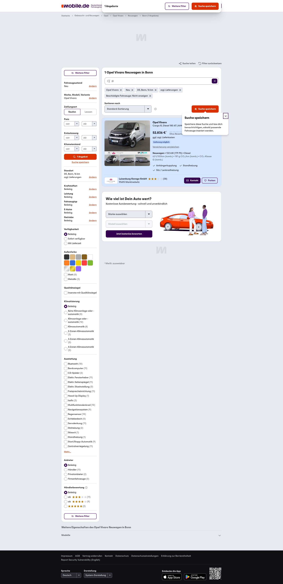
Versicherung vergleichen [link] (166, 147)
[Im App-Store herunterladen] (172, 577)
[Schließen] (225, 116)
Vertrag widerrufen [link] (92, 556)
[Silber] (67, 269)
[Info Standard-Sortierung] (155, 109)
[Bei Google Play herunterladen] (195, 577)
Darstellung (90, 570)
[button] (80, 85)
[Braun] (84, 257)
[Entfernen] (121, 90)
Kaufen (72, 111)
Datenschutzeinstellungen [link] (145, 556)
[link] (187, 63)
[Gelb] (78, 263)
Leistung (68, 193)
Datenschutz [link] (122, 556)
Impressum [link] (67, 556)
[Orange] (67, 263)
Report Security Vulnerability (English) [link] (80, 560)
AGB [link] (77, 556)
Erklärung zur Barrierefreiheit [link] (176, 556)
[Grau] (78, 257)
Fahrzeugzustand (73, 83)
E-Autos (68, 209)
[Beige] (72, 257)
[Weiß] (90, 257)
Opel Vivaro (118, 16)
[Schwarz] (67, 257)
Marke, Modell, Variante (77, 94)
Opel (106, 16)
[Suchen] (214, 81)
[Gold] (72, 269)
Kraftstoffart (70, 185)
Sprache (65, 570)
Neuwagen (133, 16)
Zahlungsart (70, 106)
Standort (68, 170)
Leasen (88, 111)
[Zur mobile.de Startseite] (88, 6)
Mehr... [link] (67, 452)
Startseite (65, 16)
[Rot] (84, 263)
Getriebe (69, 217)
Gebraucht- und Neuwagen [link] (87, 16)
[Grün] (90, 263)
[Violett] (78, 269)
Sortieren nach (112, 103)
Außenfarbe (70, 252)
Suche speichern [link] (80, 162)
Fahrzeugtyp (70, 201)
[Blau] (72, 263)
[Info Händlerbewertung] (86, 487)
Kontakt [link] (109, 556)
